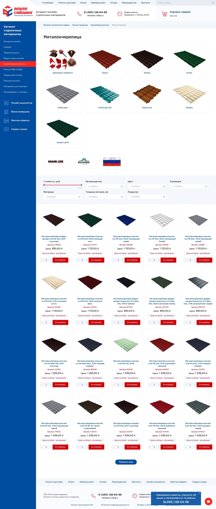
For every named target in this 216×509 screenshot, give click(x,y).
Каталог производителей (82, 505)
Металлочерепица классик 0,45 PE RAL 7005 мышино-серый (198, 426)
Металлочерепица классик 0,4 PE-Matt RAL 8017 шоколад (54, 363)
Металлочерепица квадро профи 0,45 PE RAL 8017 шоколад (54, 239)
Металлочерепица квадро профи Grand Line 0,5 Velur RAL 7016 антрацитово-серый (198, 301)
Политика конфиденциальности (115, 505)
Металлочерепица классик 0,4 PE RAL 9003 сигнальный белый (162, 239)
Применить (213, 2)
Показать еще (126, 462)
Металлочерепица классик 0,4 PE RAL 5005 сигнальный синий (126, 239)
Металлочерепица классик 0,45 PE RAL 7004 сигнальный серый (54, 426)
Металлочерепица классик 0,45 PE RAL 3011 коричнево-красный (162, 363)
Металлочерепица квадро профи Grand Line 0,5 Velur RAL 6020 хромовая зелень (162, 301)
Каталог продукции (80, 25)
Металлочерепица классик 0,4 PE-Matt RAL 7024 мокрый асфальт (90, 363)
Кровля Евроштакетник (100, 25)
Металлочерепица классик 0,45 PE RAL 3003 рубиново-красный (162, 426)
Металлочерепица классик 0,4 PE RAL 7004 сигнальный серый (198, 239)
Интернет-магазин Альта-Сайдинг (57, 25)
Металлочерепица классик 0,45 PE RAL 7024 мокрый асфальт (198, 363)
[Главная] (18, 11)
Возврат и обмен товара (147, 505)
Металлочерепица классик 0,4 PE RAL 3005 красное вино (90, 301)
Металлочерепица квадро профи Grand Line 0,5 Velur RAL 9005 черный (126, 301)
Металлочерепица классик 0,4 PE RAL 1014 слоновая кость (54, 301)
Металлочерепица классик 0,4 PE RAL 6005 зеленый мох (90, 239)
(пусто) (173, 16)
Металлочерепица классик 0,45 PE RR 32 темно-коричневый (90, 426)
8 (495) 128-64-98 (95, 12)
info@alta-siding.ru (95, 15)
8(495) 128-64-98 (176, 502)
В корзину (60, 260)
